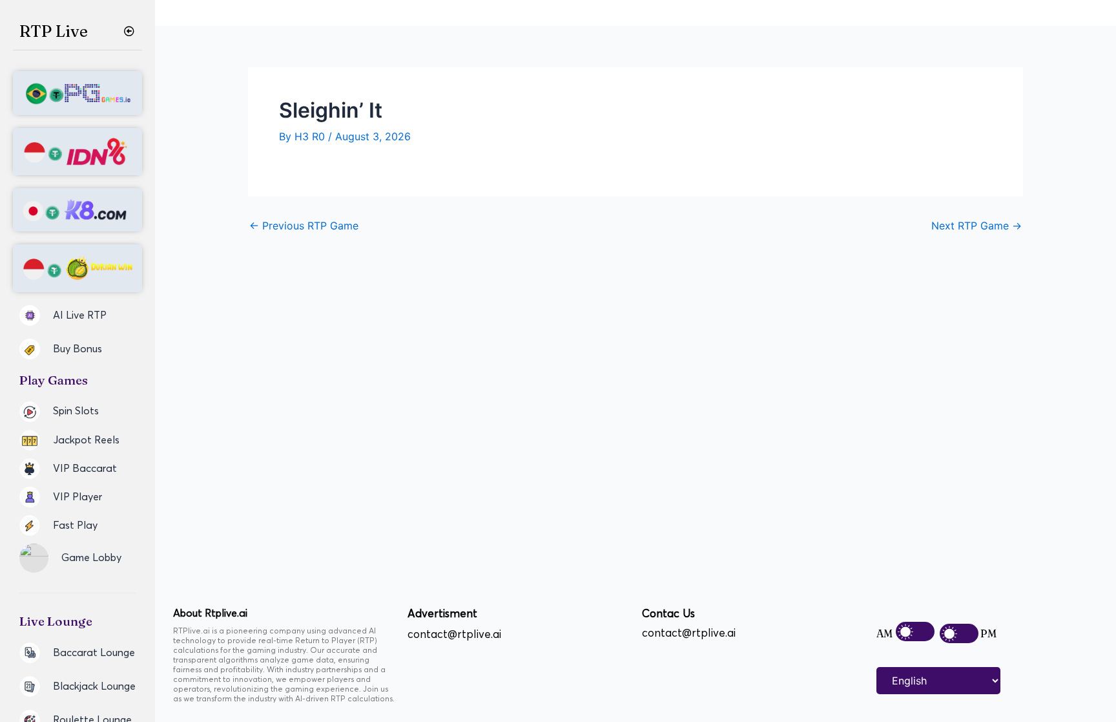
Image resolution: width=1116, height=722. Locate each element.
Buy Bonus (77, 349)
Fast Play (75, 525)
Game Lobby (91, 558)
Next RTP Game (976, 225)
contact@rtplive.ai (454, 634)
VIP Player (77, 497)
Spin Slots (76, 411)
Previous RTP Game (303, 225)
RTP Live (53, 31)
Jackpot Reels (86, 440)
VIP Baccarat (85, 468)
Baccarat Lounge (94, 653)
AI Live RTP (80, 315)
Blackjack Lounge (94, 686)
